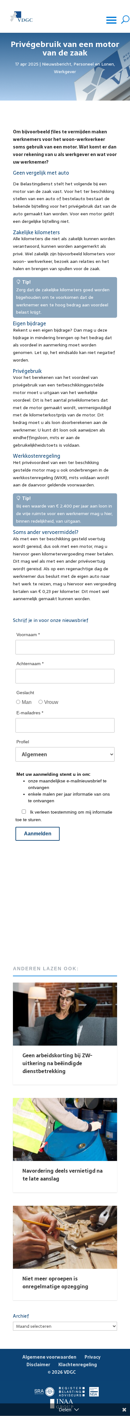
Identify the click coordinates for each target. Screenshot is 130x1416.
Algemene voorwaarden (49, 1357)
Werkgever (65, 71)
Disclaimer (38, 1364)
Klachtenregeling (77, 1364)
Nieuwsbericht (56, 64)
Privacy (93, 1357)
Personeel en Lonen (94, 64)
